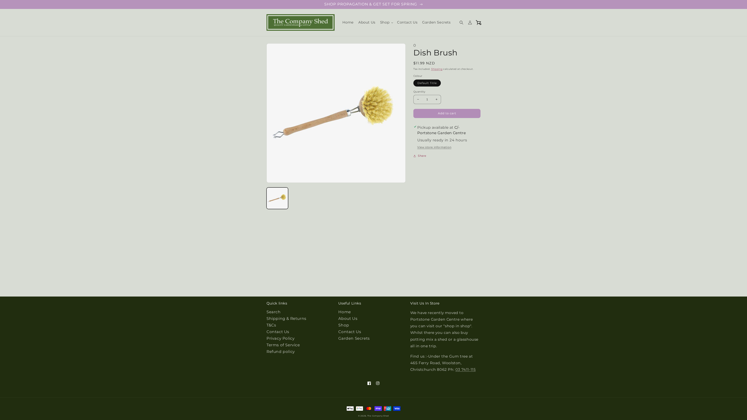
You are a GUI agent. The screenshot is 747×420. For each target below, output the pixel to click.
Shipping (437, 68)
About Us (347, 318)
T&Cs (271, 325)
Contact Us (278, 331)
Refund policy (281, 351)
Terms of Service (283, 345)
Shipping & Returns (286, 318)
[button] (386, 22)
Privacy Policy (281, 338)
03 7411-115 (465, 369)
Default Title (427, 83)
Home (344, 312)
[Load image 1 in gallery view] (277, 198)
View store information (434, 147)
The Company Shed (378, 416)
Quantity (419, 91)
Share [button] (422, 156)
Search (274, 312)
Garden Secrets (354, 338)
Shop (343, 325)
